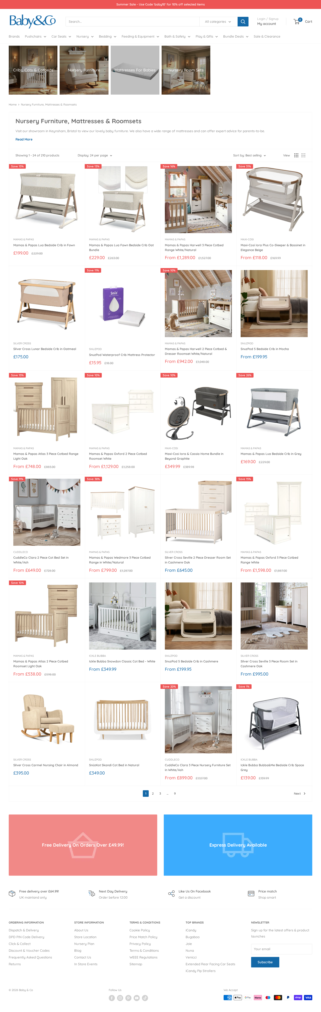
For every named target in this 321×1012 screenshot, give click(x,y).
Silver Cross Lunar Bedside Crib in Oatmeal (44, 349)
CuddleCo (20, 552)
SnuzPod (95, 349)
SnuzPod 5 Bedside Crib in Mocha (265, 349)
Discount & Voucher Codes (29, 950)
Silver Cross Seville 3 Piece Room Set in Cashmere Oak (269, 663)
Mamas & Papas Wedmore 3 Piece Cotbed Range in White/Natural (120, 560)
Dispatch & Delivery (24, 930)
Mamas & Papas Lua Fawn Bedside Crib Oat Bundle (121, 247)
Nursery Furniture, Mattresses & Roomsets (49, 104)
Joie (189, 944)
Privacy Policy (140, 944)
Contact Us (82, 957)
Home (13, 104)
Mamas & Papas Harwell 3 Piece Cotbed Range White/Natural (194, 247)
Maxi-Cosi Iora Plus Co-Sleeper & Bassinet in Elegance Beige (273, 247)
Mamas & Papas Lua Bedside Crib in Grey (271, 454)
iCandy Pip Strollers (201, 971)
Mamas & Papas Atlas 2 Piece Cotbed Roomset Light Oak (40, 663)
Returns (15, 964)
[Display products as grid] (296, 155)
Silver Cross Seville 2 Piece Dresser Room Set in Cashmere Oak (198, 560)
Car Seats (59, 36)
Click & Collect (20, 944)
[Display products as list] (303, 155)
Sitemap (135, 964)
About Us (81, 930)
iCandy (191, 930)
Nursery (82, 36)
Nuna (190, 950)
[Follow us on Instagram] (120, 998)
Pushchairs (33, 36)
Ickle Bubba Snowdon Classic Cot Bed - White (122, 661)
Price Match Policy (143, 937)
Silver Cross (22, 343)
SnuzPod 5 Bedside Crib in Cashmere (191, 661)
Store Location (85, 937)
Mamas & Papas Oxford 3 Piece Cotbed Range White (269, 560)
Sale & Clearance (267, 36)
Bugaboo (193, 937)
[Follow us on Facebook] (112, 998)
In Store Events (85, 964)
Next (297, 793)
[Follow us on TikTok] (145, 998)
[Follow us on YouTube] (137, 998)
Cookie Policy (139, 930)
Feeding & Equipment (138, 36)
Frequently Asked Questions (30, 957)
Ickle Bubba (97, 655)
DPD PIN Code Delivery (26, 937)
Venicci (191, 957)
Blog (77, 950)
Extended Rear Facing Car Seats (210, 964)
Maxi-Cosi (247, 239)
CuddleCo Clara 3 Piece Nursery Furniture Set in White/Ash (198, 767)
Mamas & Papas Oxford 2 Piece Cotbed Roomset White (118, 456)
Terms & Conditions (144, 950)
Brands (14, 36)
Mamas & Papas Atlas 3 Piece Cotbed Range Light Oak (45, 456)
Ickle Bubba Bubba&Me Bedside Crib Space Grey (272, 767)
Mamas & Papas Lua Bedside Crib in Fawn (44, 245)
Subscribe (265, 962)
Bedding (105, 36)
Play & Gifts (204, 36)
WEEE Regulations (143, 957)
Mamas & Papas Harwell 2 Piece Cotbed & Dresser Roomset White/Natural (196, 351)
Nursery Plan (84, 944)
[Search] (243, 21)
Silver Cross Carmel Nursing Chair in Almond (45, 765)
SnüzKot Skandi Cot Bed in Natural (114, 765)
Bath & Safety (175, 36)
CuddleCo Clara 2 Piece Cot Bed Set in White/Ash (41, 560)
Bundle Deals (233, 36)
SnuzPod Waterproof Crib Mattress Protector (122, 355)
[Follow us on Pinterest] (128, 998)
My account (266, 23)
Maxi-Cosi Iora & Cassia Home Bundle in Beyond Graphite (194, 456)
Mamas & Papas (23, 239)
